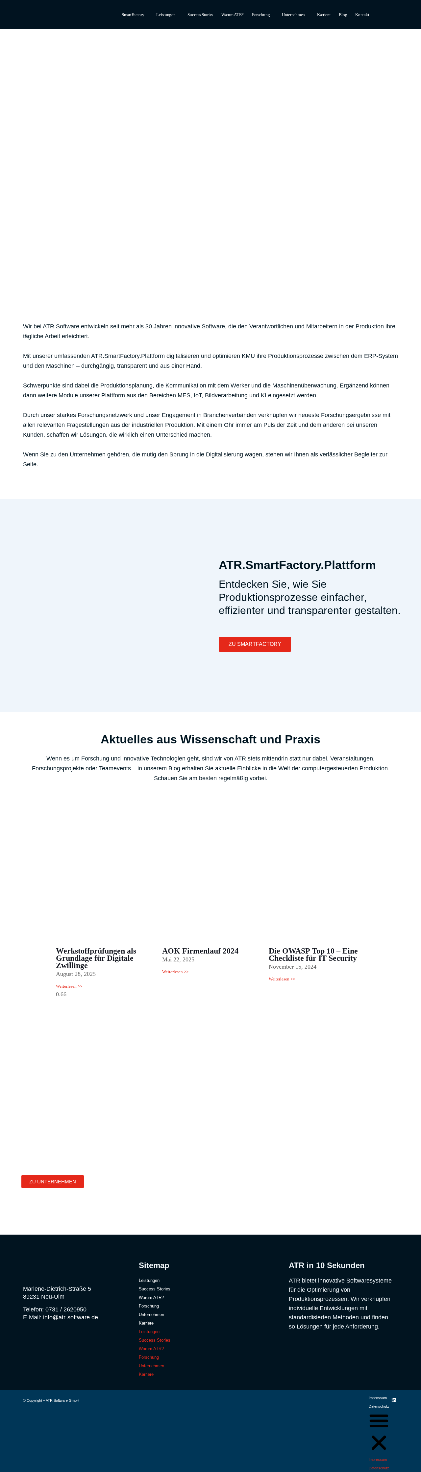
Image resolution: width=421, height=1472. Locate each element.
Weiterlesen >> (69, 986)
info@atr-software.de (70, 1317)
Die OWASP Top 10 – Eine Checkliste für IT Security (313, 954)
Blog (343, 14)
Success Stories (200, 14)
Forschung (261, 14)
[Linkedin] (394, 1400)
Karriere (324, 14)
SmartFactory (133, 14)
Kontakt (362, 14)
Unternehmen (293, 14)
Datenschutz (379, 1406)
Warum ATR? (232, 14)
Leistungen (165, 14)
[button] (379, 1432)
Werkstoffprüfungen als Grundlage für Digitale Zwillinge (96, 958)
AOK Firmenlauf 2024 (200, 951)
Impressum (378, 1398)
